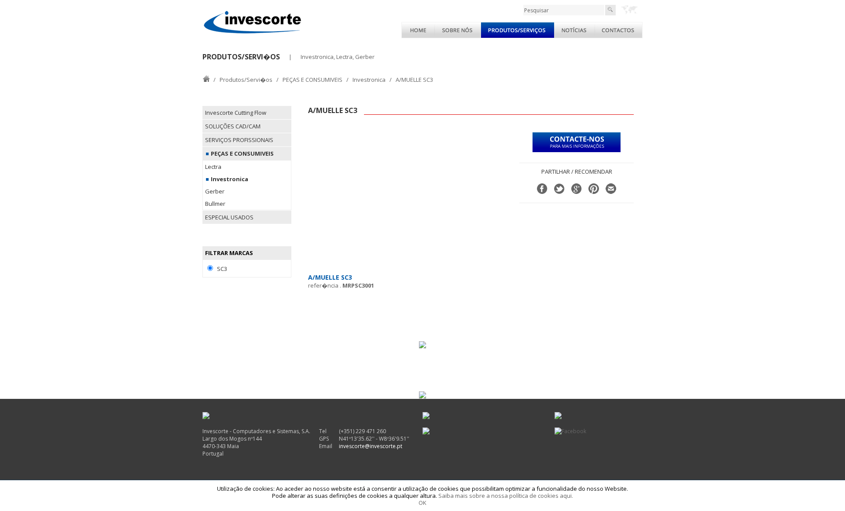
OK (422, 503)
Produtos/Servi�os (246, 80)
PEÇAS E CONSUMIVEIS (312, 80)
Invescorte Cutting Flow (235, 113)
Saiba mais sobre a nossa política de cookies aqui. (505, 496)
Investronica (369, 80)
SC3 (222, 269)
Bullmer (215, 204)
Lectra (213, 167)
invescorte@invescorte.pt (370, 446)
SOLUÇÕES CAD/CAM (233, 126)
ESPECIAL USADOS (229, 217)
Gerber (214, 191)
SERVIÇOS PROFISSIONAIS (239, 140)
